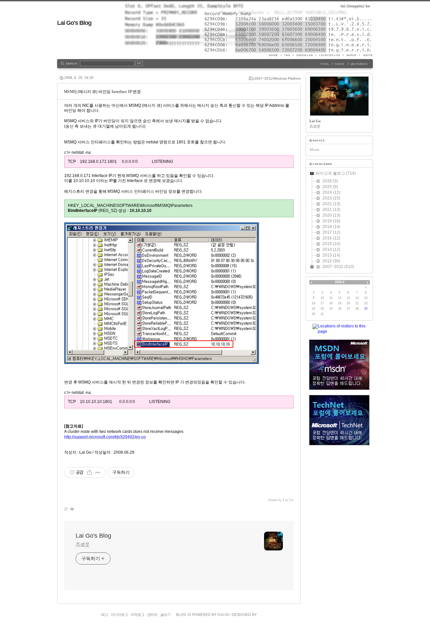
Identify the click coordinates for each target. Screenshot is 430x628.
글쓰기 (165, 615)
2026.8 (339, 282)
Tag (287, 55)
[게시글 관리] (98, 472)
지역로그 (137, 615)
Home (275, 55)
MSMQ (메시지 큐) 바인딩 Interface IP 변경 (102, 91)
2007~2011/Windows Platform (277, 78)
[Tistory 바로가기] (339, 140)
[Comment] (72, 509)
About (314, 149)
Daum (223, 615)
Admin (351, 55)
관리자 (152, 615)
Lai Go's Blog (74, 22)
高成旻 (83, 544)
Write (366, 55)
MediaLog (304, 55)
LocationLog (329, 55)
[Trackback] (66, 509)
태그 (104, 615)
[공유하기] (89, 472)
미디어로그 (119, 615)
